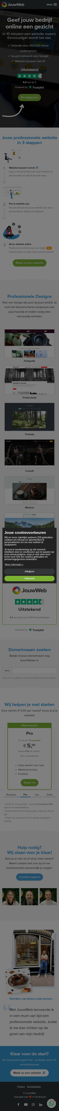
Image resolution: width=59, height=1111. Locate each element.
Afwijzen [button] (29, 571)
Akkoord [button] (29, 578)
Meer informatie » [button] (14, 564)
